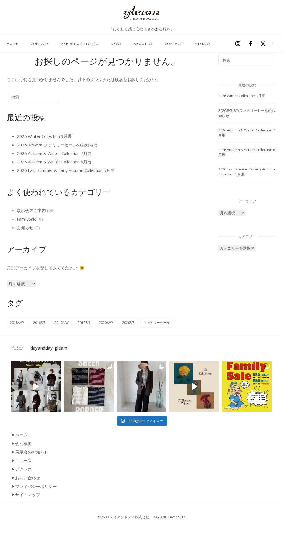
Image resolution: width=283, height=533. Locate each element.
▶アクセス (21, 469)
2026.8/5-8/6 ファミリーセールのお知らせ (57, 145)
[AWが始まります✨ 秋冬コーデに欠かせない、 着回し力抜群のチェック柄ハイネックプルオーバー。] (142, 386)
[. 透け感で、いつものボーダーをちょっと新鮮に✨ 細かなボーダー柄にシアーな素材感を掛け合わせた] (89, 386)
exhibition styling (79, 44)
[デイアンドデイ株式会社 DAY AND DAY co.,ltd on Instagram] (237, 44)
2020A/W (106, 322)
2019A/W (61, 322)
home (12, 44)
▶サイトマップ (25, 494)
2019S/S (84, 322)
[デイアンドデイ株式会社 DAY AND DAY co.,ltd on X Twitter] (263, 44)
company (40, 44)
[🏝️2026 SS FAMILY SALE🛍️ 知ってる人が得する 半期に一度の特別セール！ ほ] (247, 386)
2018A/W (17, 322)
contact (173, 44)
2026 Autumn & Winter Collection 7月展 (54, 153)
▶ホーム (19, 435)
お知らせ (25, 227)
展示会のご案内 (31, 210)
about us (143, 44)
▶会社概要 (21, 443)
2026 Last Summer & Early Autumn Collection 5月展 (65, 170)
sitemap (202, 44)
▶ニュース (21, 460)
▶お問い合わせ (25, 477)
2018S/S (39, 322)
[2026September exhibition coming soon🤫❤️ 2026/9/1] (36, 386)
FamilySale (26, 219)
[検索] (46, 99)
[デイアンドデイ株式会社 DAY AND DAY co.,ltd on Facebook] (250, 44)
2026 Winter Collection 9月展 (44, 136)
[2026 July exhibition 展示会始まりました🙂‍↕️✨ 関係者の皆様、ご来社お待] (194, 386)
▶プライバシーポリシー (34, 486)
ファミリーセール (156, 322)
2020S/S (128, 322)
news (116, 44)
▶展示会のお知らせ (29, 452)
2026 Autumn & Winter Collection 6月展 (54, 161)
